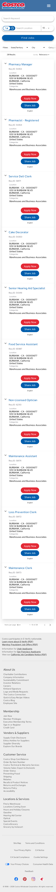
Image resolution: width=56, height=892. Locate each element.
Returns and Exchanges (14, 785)
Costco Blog (9, 700)
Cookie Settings (41, 857)
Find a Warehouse (11, 804)
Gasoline (7, 812)
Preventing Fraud (11, 773)
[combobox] (26, 18)
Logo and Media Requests (15, 691)
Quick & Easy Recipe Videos (16, 697)
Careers (7, 686)
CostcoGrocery (10, 824)
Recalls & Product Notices (15, 782)
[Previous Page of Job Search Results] (44, 625)
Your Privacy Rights (22, 850)
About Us (9, 669)
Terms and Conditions (35, 843)
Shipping (7, 776)
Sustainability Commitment (16, 680)
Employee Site (10, 703)
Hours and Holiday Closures (16, 809)
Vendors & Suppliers (16, 733)
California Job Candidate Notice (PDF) (29, 654)
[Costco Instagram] (33, 880)
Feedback (29, 871)
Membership (11, 711)
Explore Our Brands (12, 746)
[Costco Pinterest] (25, 880)
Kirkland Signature (12, 688)
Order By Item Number (14, 762)
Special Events (10, 821)
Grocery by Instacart (13, 827)
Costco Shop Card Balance (16, 759)
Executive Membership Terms (17, 721)
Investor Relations (12, 683)
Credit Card (8, 727)
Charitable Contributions (15, 674)
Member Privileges (12, 719)
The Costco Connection (14, 694)
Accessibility (9, 791)
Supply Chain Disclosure (14, 737)
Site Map (17, 843)
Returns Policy (10, 788)
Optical (6, 818)
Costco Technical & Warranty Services (21, 765)
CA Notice (39, 850)
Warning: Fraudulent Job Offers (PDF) (20, 644)
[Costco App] (42, 880)
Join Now (7, 716)
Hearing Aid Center (12, 815)
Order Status (9, 770)
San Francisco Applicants (29, 651)
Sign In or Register (12, 724)
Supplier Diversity (11, 743)
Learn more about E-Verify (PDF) (17, 641)
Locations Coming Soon (14, 806)
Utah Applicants (24, 648)
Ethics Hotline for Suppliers (16, 740)
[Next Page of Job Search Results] (50, 625)
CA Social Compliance (19, 857)
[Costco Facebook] (16, 880)
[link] (28, 87)
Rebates (7, 779)
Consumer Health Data (43, 864)
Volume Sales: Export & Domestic (19, 768)
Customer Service (14, 754)
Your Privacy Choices (19, 864)
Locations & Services (16, 799)
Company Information (13, 677)
